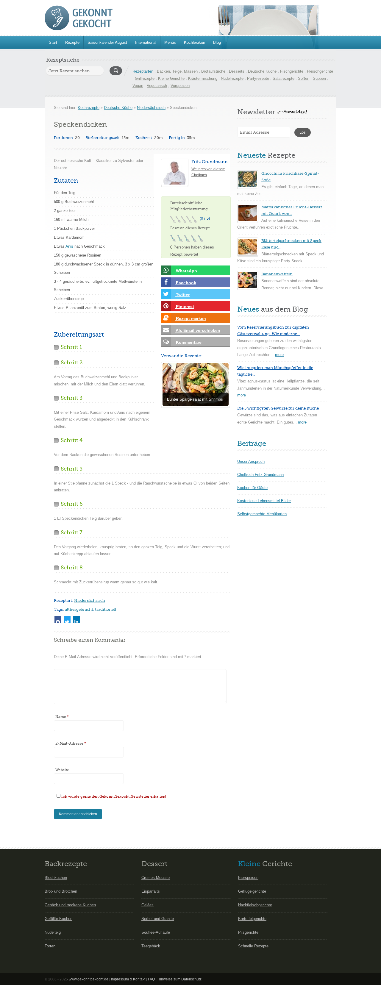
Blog (217, 42)
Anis (69, 246)
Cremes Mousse (155, 877)
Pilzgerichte (248, 932)
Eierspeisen (248, 877)
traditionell (105, 609)
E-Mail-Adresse (70, 743)
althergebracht (79, 609)
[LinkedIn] (76, 619)
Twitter (182, 294)
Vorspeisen (180, 85)
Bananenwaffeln (277, 274)
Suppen (319, 78)
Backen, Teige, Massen (177, 71)
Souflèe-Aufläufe (155, 932)
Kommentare (188, 342)
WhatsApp (186, 270)
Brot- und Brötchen (61, 891)
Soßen (303, 78)
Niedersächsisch (151, 107)
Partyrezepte (258, 78)
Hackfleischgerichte (255, 905)
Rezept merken (190, 318)
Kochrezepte (88, 107)
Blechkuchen (56, 877)
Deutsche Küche (262, 71)
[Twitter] (67, 619)
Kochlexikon (194, 42)
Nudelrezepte (232, 78)
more (279, 354)
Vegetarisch (157, 85)
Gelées (147, 905)
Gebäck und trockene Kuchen (70, 905)
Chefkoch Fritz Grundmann (260, 474)
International (145, 42)
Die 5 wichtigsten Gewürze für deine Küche (278, 408)
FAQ (151, 979)
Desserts (236, 71)
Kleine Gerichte (171, 78)
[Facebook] (57, 619)
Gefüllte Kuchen (58, 918)
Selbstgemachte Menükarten (262, 514)
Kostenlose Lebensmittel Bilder (264, 501)
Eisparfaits (150, 891)
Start (53, 42)
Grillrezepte (144, 78)
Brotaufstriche (213, 71)
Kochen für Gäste (252, 487)
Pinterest (184, 306)
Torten (50, 946)
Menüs (170, 42)
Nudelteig (53, 932)
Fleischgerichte (320, 71)
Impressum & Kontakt (128, 979)
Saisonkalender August (107, 42)
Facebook (185, 282)
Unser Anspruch (251, 461)
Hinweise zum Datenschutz (179, 979)
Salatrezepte (283, 78)
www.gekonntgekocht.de (88, 979)
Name (62, 717)
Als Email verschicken (197, 330)
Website (62, 770)
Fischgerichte (291, 71)
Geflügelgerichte (252, 891)
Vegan (137, 85)
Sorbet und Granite (157, 918)
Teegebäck (150, 946)
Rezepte (72, 42)
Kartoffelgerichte (252, 918)
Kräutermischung (202, 78)
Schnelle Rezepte (253, 946)
